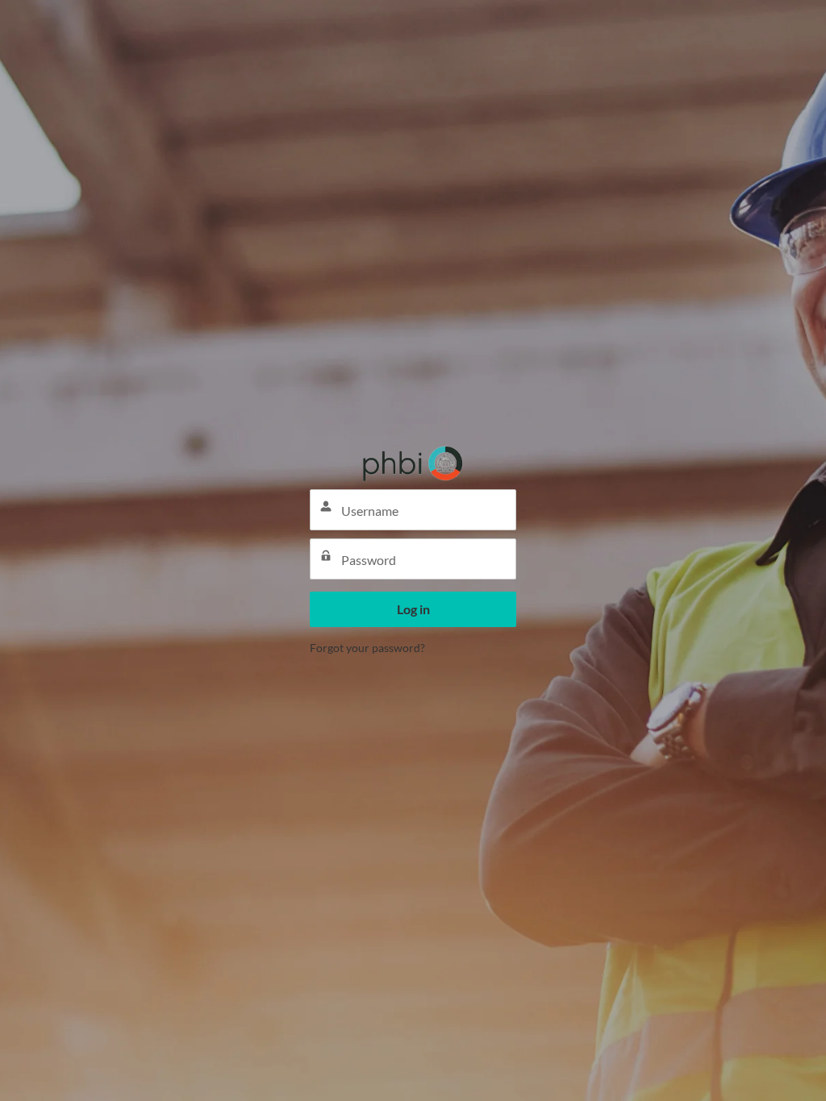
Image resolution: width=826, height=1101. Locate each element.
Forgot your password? (367, 647)
